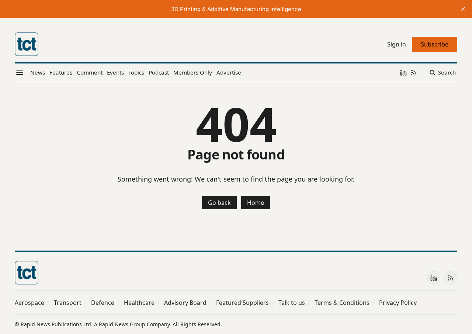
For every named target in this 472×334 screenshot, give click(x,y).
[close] (463, 9)
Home (255, 203)
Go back (219, 203)
